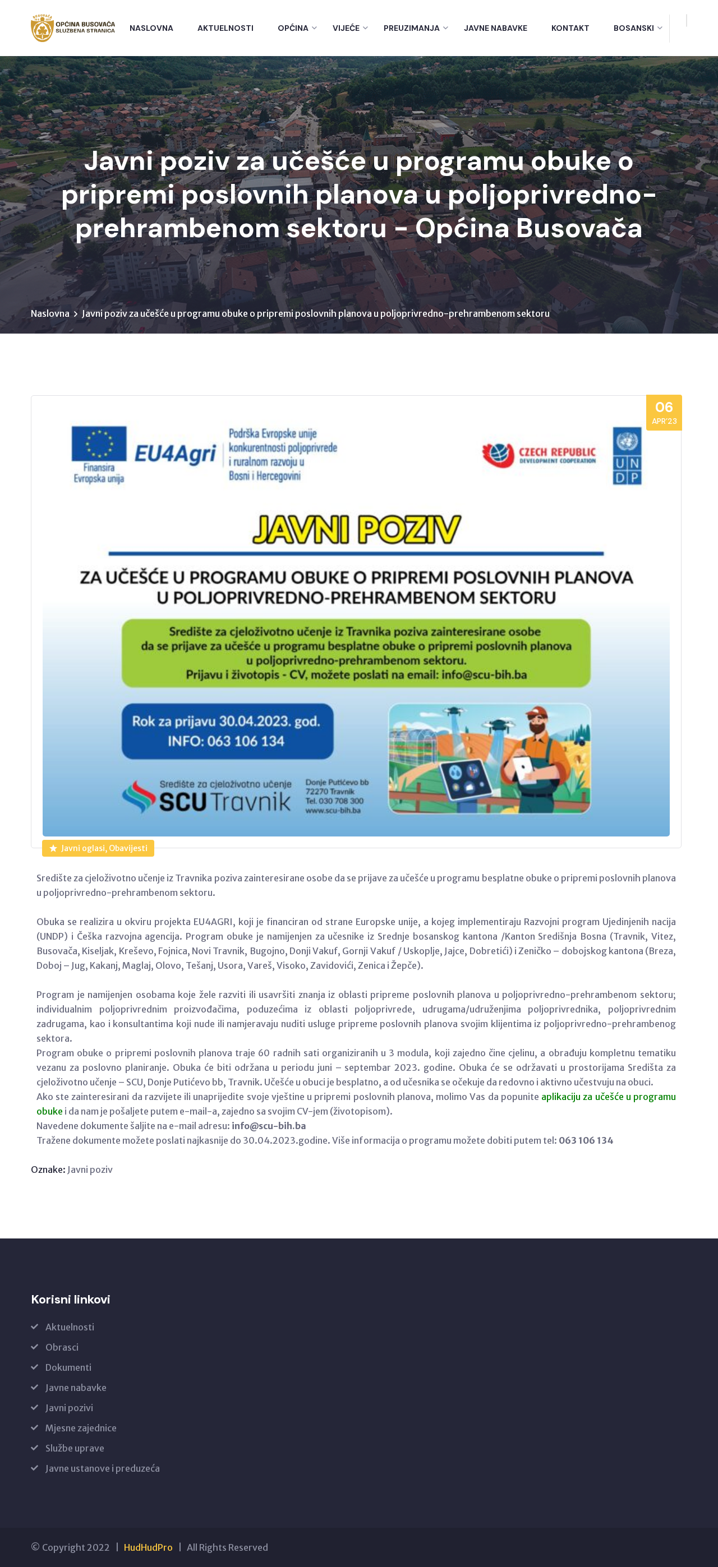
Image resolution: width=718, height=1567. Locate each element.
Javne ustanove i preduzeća (102, 1468)
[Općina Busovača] (73, 28)
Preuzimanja (412, 28)
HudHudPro (148, 1547)
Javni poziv (90, 1169)
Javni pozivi (69, 1407)
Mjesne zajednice (81, 1428)
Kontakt (570, 28)
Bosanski (634, 28)
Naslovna (151, 28)
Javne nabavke (495, 28)
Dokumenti (68, 1367)
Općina (293, 28)
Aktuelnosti (225, 28)
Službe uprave (74, 1448)
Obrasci (62, 1347)
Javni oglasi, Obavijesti (104, 848)
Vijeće (346, 28)
